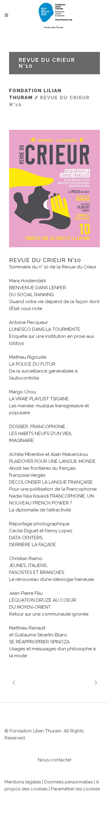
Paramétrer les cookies (75, 789)
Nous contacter (54, 760)
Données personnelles (68, 782)
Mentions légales (23, 782)
